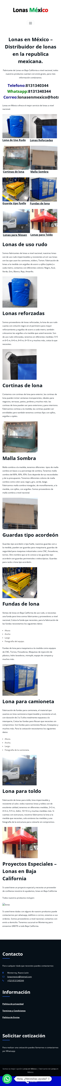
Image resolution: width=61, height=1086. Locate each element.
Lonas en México (30, 1069)
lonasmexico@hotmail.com (19, 976)
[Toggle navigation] (30, 23)
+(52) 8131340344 (15, 980)
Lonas (53, 1069)
